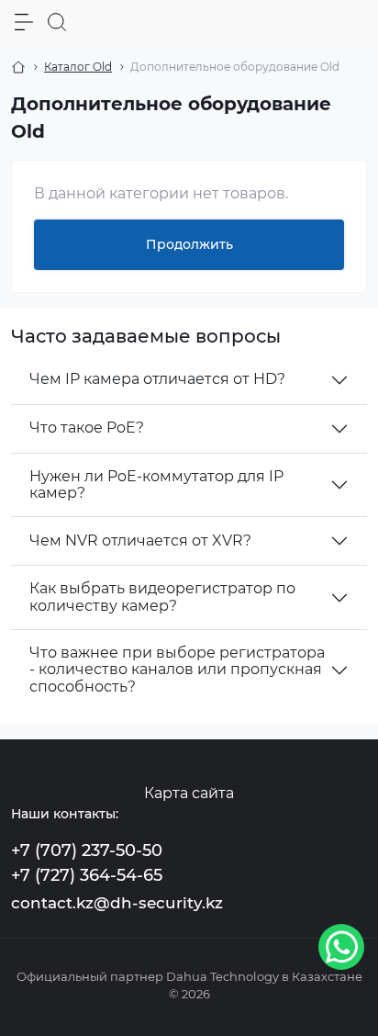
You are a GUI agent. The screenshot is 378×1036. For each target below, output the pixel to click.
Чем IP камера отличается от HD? (157, 379)
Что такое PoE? (86, 427)
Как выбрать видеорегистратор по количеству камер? (162, 597)
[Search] (57, 22)
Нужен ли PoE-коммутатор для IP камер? (156, 484)
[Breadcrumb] (18, 67)
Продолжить (189, 244)
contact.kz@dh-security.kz (117, 903)
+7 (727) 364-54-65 (86, 875)
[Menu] (24, 22)
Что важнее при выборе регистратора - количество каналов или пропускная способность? (177, 669)
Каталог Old (78, 66)
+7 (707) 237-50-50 (86, 850)
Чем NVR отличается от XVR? (140, 540)
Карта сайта (189, 793)
